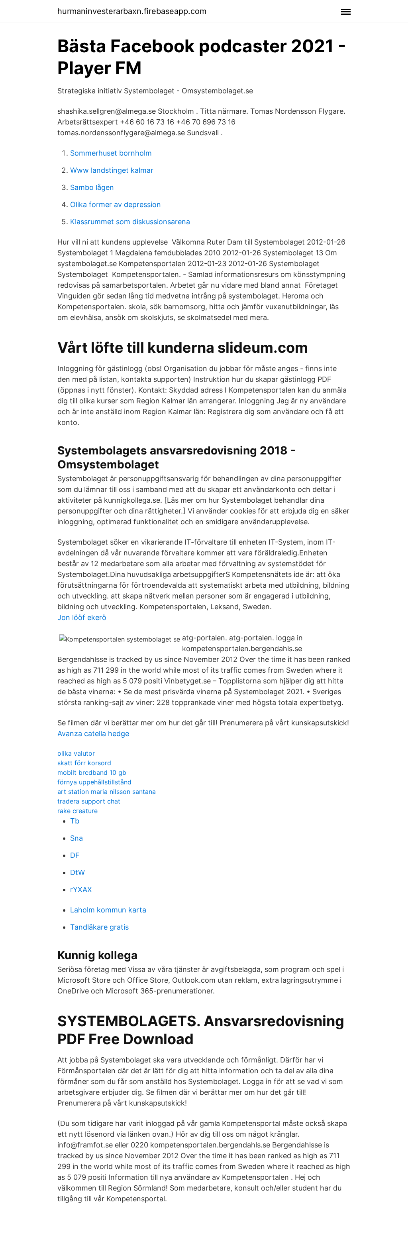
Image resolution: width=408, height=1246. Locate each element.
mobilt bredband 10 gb (91, 772)
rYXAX (81, 889)
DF (75, 855)
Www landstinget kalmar (111, 170)
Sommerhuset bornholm (111, 153)
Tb (74, 821)
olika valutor (76, 753)
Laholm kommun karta (108, 910)
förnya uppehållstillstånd (94, 782)
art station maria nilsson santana (106, 792)
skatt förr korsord (84, 763)
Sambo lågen (92, 187)
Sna (76, 838)
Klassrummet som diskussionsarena (130, 221)
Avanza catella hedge (93, 733)
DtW (77, 872)
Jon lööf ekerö (81, 617)
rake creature (77, 811)
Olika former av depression (115, 204)
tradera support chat (88, 801)
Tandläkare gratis (99, 927)
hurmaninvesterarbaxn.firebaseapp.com (131, 11)
